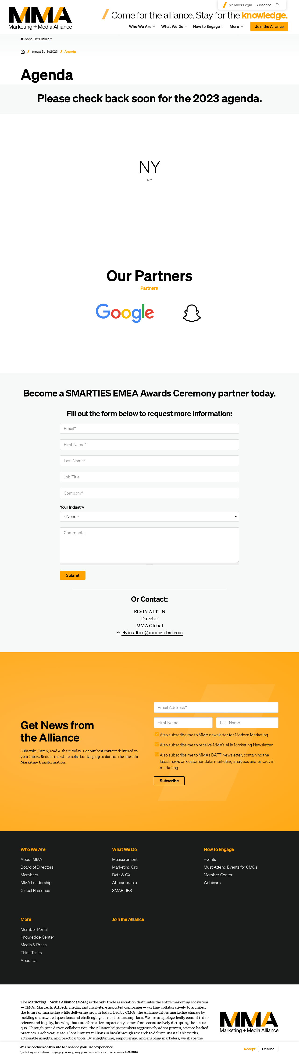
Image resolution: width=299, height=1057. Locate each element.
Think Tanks (31, 952)
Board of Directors (37, 867)
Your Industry (72, 507)
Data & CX (121, 874)
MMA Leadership (36, 882)
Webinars (212, 882)
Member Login (240, 5)
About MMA (31, 859)
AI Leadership (124, 882)
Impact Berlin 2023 (45, 51)
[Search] (278, 5)
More (239, 27)
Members (29, 874)
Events (210, 859)
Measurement (124, 859)
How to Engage (206, 26)
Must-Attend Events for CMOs (230, 867)
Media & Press (34, 944)
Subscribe (263, 5)
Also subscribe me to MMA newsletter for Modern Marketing (214, 734)
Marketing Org (125, 867)
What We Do (172, 26)
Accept (249, 1049)
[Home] (23, 52)
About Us (29, 960)
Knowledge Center (37, 937)
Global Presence (35, 890)
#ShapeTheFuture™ (36, 39)
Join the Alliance (269, 26)
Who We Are (140, 26)
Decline (268, 1049)
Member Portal (34, 929)
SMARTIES (122, 890)
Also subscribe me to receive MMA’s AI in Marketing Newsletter (216, 744)
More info (131, 1052)
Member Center (218, 874)
